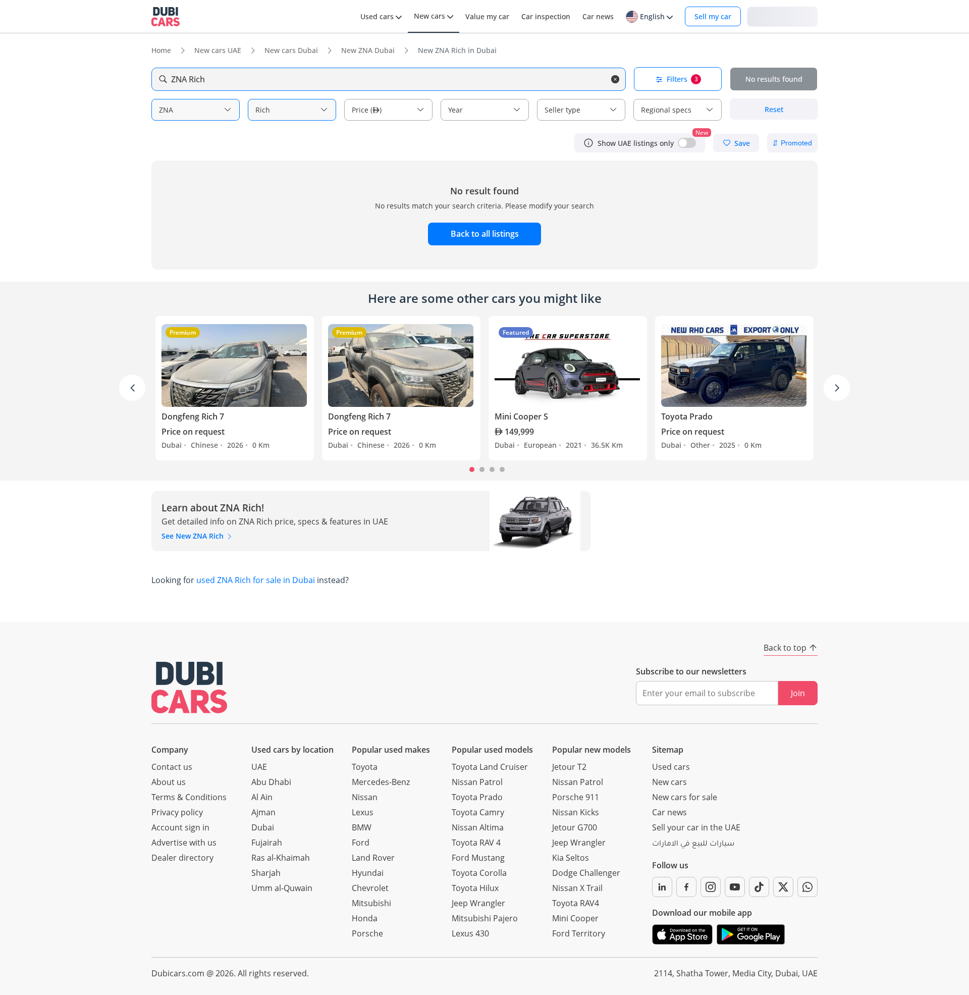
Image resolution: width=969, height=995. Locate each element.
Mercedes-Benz (381, 782)
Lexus (362, 812)
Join (798, 693)
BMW (361, 827)
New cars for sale (684, 797)
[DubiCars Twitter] (783, 887)
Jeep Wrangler (478, 903)
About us (168, 782)
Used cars (671, 766)
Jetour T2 (569, 766)
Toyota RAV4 (575, 903)
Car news (669, 812)
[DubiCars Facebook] (686, 887)
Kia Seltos (570, 857)
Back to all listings (485, 233)
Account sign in (180, 827)
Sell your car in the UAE (696, 827)
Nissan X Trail (577, 888)
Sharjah (266, 872)
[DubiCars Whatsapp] (807, 887)
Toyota (365, 766)
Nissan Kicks (575, 812)
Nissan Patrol (477, 782)
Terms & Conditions (189, 797)
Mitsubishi (371, 903)
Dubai (262, 827)
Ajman (263, 812)
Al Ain (262, 797)
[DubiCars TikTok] (759, 887)
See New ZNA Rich (194, 536)
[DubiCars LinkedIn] (662, 887)
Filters (682, 79)
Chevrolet (370, 888)
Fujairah (266, 842)
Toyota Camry (478, 812)
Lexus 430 (470, 933)
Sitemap (667, 749)
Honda (365, 918)
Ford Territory (578, 933)
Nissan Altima (478, 827)
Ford (360, 842)
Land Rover (373, 857)
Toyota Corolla (479, 872)
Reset (774, 109)
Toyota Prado (477, 797)
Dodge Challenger (586, 872)
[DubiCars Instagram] (711, 887)
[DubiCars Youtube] (735, 887)
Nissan (365, 797)
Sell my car (712, 16)
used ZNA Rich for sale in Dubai (255, 580)
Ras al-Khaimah (280, 857)
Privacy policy (177, 812)
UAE (259, 766)
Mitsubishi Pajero (485, 918)
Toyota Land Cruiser (490, 766)
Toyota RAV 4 (476, 842)
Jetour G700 (574, 827)
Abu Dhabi (271, 782)
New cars (669, 782)
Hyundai (368, 872)
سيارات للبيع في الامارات (693, 845)
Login (782, 16)
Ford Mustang (478, 857)
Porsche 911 (575, 797)
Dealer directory (182, 857)
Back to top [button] (785, 647)
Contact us (171, 766)
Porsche (367, 933)
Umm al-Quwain (281, 888)
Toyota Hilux (475, 888)
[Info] (588, 143)
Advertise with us (184, 842)
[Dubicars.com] (189, 687)
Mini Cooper (575, 918)
